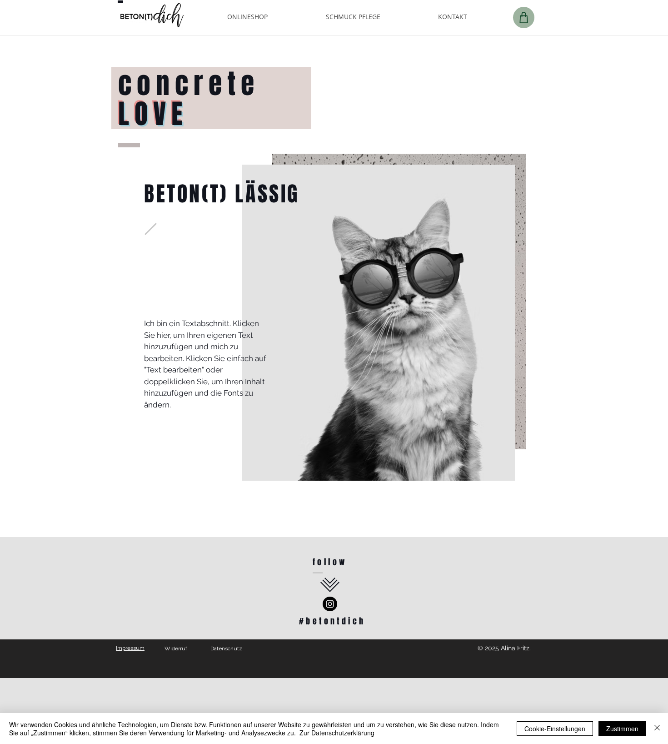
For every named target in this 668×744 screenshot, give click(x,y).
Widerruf (176, 648)
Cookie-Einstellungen (554, 728)
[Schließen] (657, 728)
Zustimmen (622, 728)
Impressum (130, 648)
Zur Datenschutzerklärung (336, 732)
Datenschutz (226, 648)
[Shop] (523, 17)
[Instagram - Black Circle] (330, 604)
